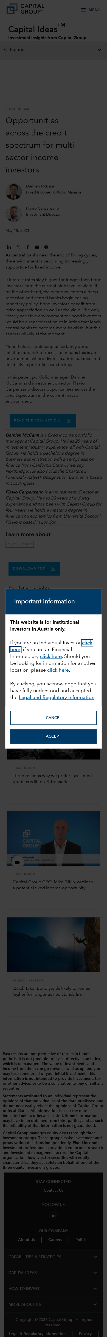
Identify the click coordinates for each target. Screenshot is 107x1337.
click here (51, 656)
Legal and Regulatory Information (56, 697)
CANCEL (53, 718)
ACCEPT (53, 736)
